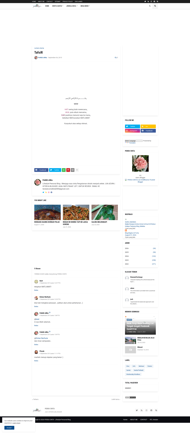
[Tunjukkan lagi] (77, 170)
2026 (140, 248)
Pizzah (42, 351)
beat (41, 281)
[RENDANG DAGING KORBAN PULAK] (47, 212)
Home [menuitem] (47, 6)
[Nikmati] (130, 349)
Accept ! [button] (9, 428)
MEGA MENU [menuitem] (85, 6)
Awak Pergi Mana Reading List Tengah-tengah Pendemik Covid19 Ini (140, 326)
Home (125, 419)
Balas (36, 290)
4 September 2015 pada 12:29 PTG (50, 299)
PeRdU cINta (47, 180)
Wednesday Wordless (133, 374)
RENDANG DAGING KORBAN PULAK (47, 222)
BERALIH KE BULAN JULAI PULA (145, 339)
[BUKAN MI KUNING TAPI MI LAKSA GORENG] (76, 212)
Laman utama (39, 48)
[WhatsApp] (64, 170)
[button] (149, 6)
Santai (128, 370)
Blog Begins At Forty (132, 233)
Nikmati (140, 347)
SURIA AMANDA (130, 222)
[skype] (157, 1)
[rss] (148, 1)
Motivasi (141, 366)
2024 (140, 256)
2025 (140, 252)
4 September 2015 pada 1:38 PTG (50, 315)
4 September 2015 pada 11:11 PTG (50, 353)
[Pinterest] (68, 170)
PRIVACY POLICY (68, 1)
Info (134, 366)
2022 (140, 264)
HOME (34, 1)
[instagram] (151, 1)
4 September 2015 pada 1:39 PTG (50, 334)
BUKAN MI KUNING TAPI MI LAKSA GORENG (75, 223)
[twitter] (145, 1)
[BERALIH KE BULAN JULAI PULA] (130, 340)
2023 (140, 260)
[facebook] (154, 1)
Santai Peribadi (138, 370)
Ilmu (127, 366)
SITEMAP (57, 1)
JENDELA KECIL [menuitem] (71, 6)
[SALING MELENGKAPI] (104, 212)
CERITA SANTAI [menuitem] (57, 6)
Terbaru (35, 399)
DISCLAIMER (78, 1)
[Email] (72, 170)
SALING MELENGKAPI (99, 222)
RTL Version (154, 419)
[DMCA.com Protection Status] (130, 398)
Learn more (16, 423)
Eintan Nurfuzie (45, 297)
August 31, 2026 (130, 235)
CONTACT (50, 1)
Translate (132, 143)
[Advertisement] (95, 27)
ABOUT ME (41, 1)
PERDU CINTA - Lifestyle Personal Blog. (58, 419)
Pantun (150, 366)
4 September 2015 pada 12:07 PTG (50, 283)
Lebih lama (115, 399)
